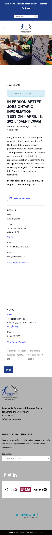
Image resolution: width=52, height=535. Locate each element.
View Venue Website (16, 342)
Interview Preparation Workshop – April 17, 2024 (16, 354)
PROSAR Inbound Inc (35, 532)
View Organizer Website (18, 262)
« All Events (13, 85)
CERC (10, 236)
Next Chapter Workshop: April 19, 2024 (35, 354)
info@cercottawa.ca (11, 419)
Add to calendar (22, 197)
